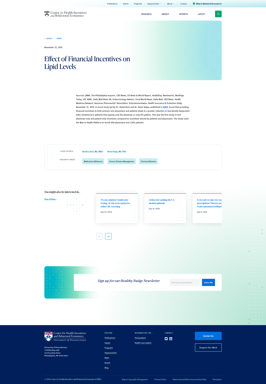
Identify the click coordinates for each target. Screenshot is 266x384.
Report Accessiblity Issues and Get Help (189, 379)
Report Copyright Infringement (135, 379)
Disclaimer (217, 379)
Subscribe (208, 282)
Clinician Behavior (148, 161)
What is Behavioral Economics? (209, 3)
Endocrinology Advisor (123, 99)
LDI (84, 99)
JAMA (87, 95)
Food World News (143, 99)
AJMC (89, 99)
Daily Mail (158, 99)
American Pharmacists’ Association (111, 103)
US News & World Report (139, 95)
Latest (201, 14)
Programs (138, 3)
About (169, 3)
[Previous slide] (99, 236)
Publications (112, 3)
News (107, 357)
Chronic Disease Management (121, 161)
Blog (107, 367)
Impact (165, 14)
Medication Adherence (93, 161)
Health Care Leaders (143, 342)
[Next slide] (108, 236)
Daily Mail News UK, (102, 99)
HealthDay (157, 95)
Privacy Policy (160, 379)
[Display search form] (218, 14)
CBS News (168, 99)
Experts (183, 14)
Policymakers (140, 337)
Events (125, 3)
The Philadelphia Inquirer (103, 95)
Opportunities (153, 3)
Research (146, 14)
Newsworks (168, 95)
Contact (184, 3)
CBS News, (122, 95)
